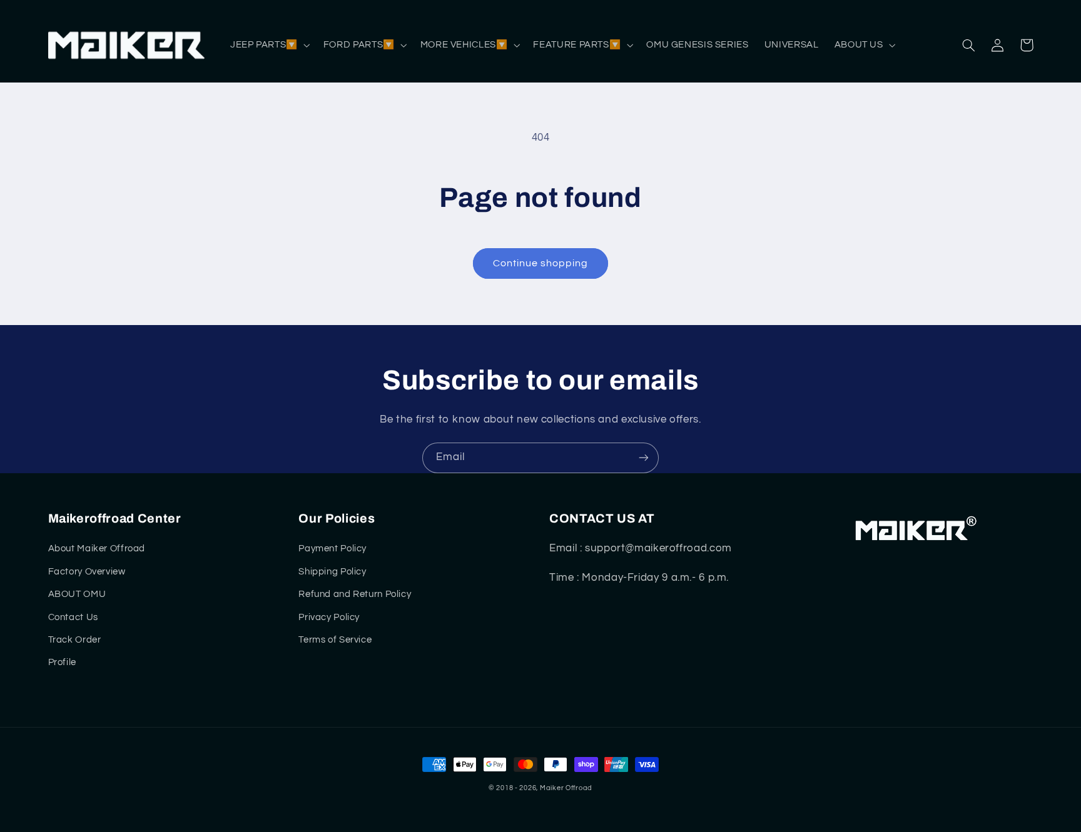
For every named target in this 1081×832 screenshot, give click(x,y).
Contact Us (73, 617)
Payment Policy (332, 548)
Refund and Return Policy (354, 594)
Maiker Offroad (566, 787)
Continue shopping (541, 263)
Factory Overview (87, 571)
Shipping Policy (332, 571)
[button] (268, 45)
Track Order (74, 639)
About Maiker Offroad (97, 548)
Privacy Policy (329, 617)
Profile (62, 662)
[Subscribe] (643, 458)
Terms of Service (335, 639)
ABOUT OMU (77, 594)
